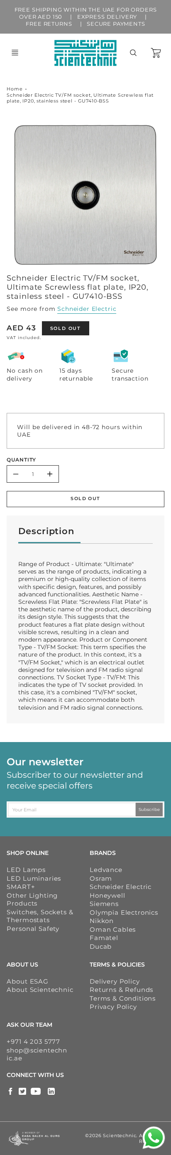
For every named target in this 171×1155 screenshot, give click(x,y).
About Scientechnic (40, 990)
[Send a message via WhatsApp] (154, 1138)
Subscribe (149, 809)
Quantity (21, 460)
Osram (101, 878)
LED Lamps (26, 870)
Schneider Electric (86, 309)
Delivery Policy (115, 981)
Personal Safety (33, 929)
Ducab (101, 946)
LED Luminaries (34, 878)
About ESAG (27, 981)
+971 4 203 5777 (33, 1041)
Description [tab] (46, 531)
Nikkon (102, 921)
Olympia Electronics (124, 912)
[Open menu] (15, 52)
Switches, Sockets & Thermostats (40, 916)
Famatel (104, 938)
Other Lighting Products (32, 899)
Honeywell (107, 895)
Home (14, 89)
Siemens (104, 904)
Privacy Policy (113, 1007)
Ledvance (106, 870)
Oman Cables (113, 929)
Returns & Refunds (121, 990)
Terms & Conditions (123, 998)
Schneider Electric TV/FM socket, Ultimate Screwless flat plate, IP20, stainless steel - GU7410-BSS (80, 98)
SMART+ (21, 887)
